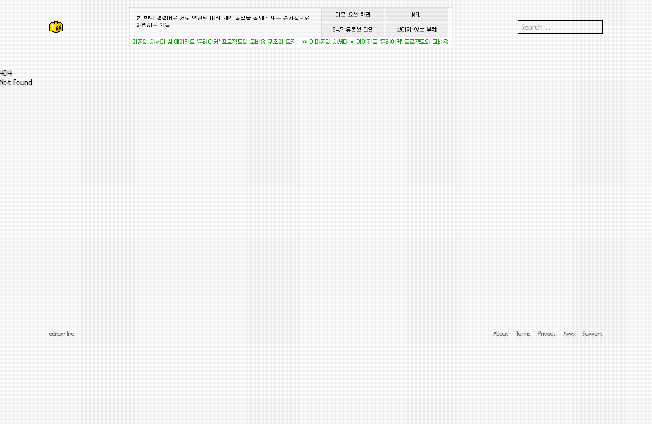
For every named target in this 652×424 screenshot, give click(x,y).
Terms (523, 333)
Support (593, 333)
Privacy (547, 333)
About (501, 333)
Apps (570, 333)
